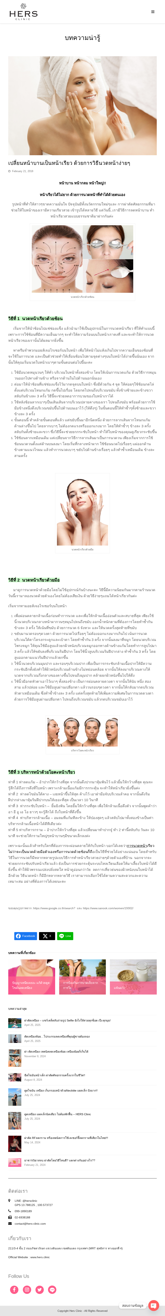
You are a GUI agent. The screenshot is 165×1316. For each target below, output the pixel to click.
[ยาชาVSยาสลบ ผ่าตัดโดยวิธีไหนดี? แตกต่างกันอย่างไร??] (14, 1162)
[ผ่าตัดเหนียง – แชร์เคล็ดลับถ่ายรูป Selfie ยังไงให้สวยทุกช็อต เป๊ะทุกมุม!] (14, 1023)
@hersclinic (30, 1200)
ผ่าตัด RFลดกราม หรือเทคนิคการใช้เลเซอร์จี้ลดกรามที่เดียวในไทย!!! (66, 1138)
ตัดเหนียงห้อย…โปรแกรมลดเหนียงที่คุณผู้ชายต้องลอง (57, 1036)
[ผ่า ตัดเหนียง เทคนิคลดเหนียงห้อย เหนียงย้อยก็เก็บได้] (14, 1058)
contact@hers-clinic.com (30, 1223)
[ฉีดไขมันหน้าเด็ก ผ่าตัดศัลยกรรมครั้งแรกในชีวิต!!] (14, 1077)
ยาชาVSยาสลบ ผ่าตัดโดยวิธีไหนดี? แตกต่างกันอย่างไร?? (59, 1160)
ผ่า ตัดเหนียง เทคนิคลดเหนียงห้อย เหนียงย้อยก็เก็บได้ (56, 1051)
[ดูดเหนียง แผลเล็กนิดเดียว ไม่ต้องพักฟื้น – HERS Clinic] (14, 1120)
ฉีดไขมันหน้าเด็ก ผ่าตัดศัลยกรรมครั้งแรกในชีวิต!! (54, 1075)
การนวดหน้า (137, 846)
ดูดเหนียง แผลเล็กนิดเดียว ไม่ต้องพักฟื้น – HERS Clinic (57, 1114)
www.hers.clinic (40, 1257)
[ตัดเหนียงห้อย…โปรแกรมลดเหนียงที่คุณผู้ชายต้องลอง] (14, 1038)
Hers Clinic (75, 1310)
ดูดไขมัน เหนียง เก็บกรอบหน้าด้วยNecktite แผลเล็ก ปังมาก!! (61, 1090)
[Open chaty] (153, 1305)
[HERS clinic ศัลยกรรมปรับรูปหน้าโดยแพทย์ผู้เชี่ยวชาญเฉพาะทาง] (23, 11)
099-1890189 (23, 1211)
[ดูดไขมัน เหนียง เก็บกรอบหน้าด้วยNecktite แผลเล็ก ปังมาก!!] (14, 1097)
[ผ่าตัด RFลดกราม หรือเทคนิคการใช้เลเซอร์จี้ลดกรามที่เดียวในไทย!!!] (14, 1144)
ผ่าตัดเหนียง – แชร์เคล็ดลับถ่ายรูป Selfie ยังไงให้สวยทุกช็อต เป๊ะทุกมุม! (67, 1020)
